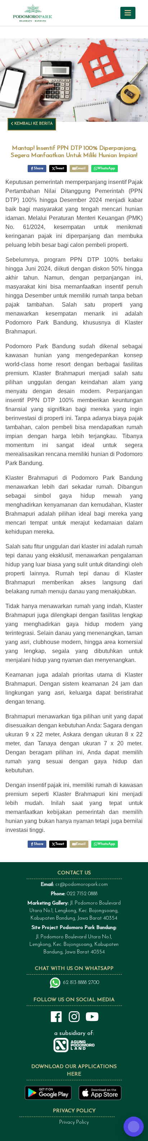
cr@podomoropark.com (81, 884)
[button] (128, 13)
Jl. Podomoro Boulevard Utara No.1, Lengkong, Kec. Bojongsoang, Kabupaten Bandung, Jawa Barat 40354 (74, 911)
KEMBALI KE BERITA (33, 124)
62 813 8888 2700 (81, 982)
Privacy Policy (74, 1122)
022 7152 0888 (82, 894)
